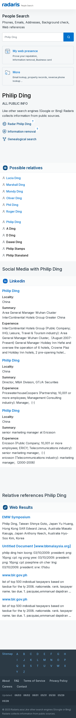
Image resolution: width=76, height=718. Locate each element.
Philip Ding (13, 222)
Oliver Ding (14, 198)
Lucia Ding (13, 178)
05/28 (5, 701)
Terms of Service (34, 680)
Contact (22, 686)
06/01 (35, 695)
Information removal (22, 131)
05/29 (61, 695)
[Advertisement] (38, 154)
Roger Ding (14, 211)
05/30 (52, 695)
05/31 (44, 695)
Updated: (7, 695)
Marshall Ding (15, 185)
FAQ (16, 680)
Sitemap (7, 653)
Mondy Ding (14, 191)
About (6, 680)
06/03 (18, 695)
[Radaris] (11, 4)
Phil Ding (12, 205)
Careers (7, 686)
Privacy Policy (59, 680)
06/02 (26, 695)
